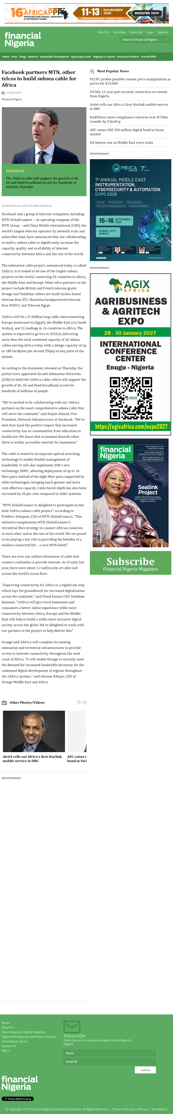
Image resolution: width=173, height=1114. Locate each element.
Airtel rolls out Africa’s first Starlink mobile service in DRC (32, 758)
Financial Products (128, 56)
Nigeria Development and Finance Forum (28, 1036)
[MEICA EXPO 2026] (130, 260)
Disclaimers (159, 1109)
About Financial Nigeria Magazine (24, 1032)
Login (150, 32)
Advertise (119, 32)
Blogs (23, 56)
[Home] (23, 49)
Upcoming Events (81, 56)
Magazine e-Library (104, 56)
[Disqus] (44, 836)
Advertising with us (14, 1041)
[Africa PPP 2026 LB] (86, 22)
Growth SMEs (149, 56)
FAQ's (5, 1050)
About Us (103, 32)
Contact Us (9, 1046)
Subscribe (136, 32)
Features (33, 56)
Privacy (143, 1109)
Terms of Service (123, 1109)
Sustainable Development (54, 56)
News (14, 56)
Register (162, 32)
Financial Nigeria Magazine (130, 563)
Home (6, 56)
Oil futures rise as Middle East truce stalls (121, 142)
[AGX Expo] (130, 434)
